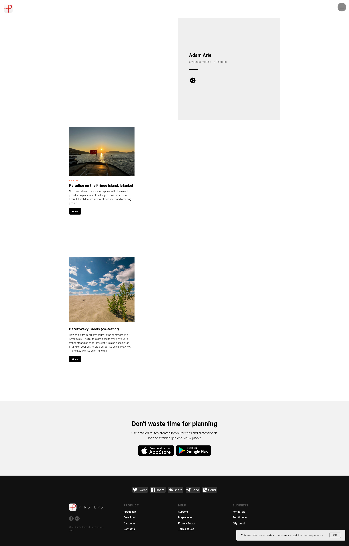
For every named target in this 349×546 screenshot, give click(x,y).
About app (130, 511)
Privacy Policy (186, 523)
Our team (129, 523)
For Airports (240, 517)
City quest (239, 523)
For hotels (239, 511)
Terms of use (186, 528)
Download (130, 517)
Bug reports (185, 517)
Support (183, 511)
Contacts (129, 528)
